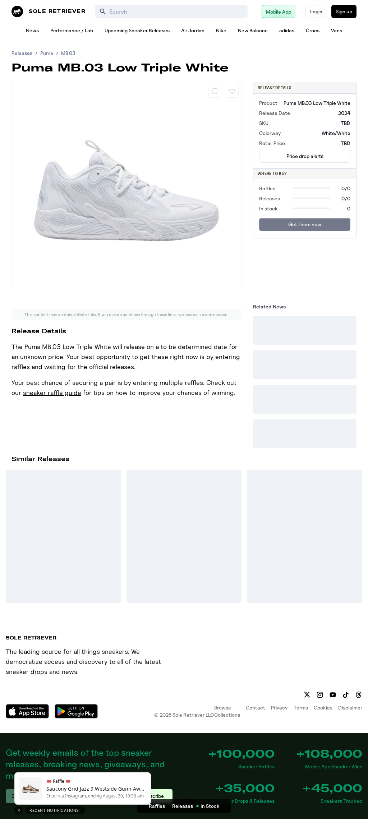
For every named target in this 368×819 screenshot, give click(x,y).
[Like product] (232, 91)
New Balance (253, 30)
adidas (286, 30)
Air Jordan (192, 30)
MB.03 (68, 53)
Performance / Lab (71, 30)
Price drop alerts (304, 156)
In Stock (210, 806)
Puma (46, 53)
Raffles (157, 806)
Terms (301, 707)
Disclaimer (350, 707)
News (32, 30)
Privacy (279, 707)
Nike (221, 30)
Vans (336, 30)
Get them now (304, 224)
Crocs (312, 30)
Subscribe (152, 796)
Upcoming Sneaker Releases (137, 30)
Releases (22, 53)
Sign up (344, 11)
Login (316, 11)
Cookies (323, 707)
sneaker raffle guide (52, 392)
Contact (255, 707)
